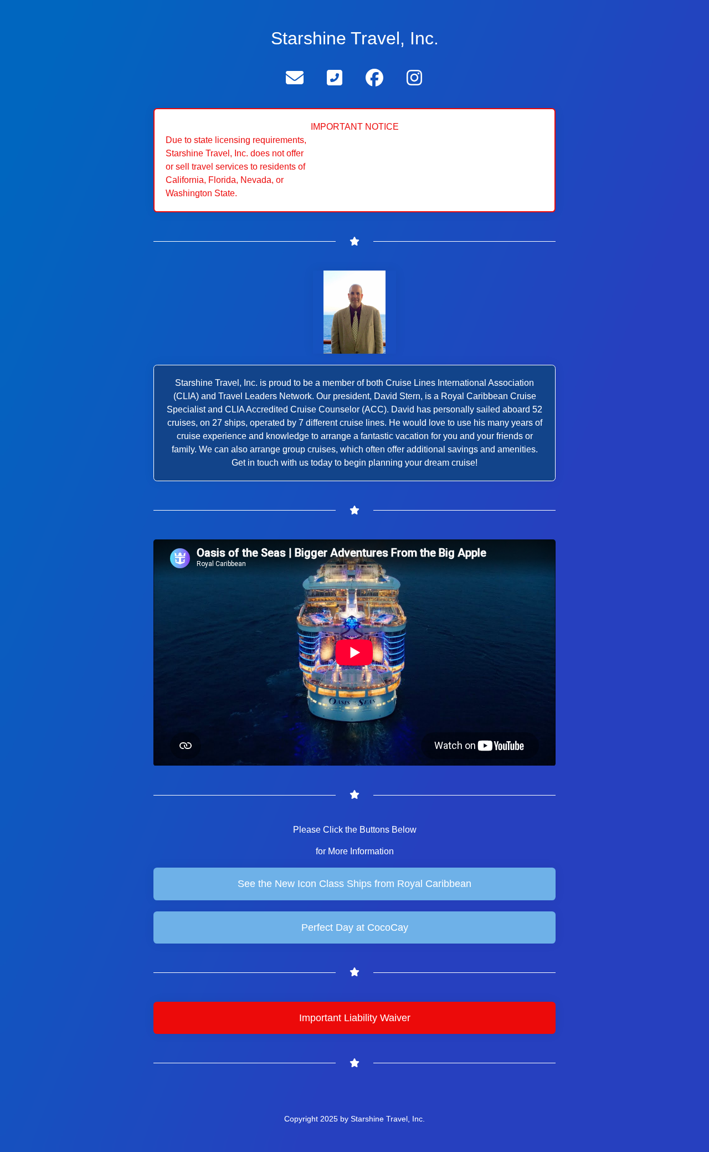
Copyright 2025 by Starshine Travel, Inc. (354, 1118)
